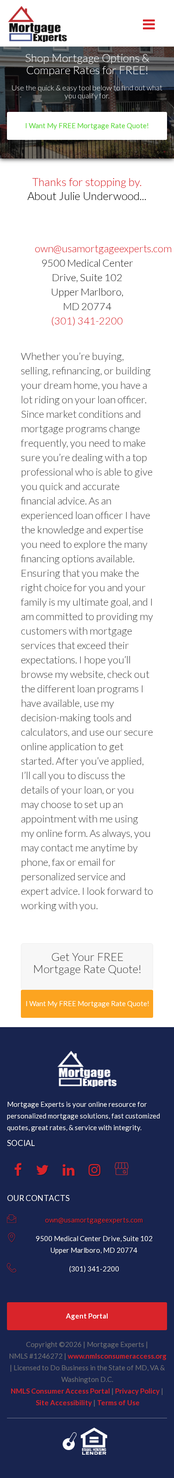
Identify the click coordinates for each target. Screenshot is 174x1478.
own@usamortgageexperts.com (103, 248)
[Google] (122, 1172)
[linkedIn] (69, 1172)
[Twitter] (42, 1172)
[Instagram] (95, 1172)
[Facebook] (18, 1172)
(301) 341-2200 (87, 320)
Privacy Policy (137, 1391)
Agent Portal (87, 1316)
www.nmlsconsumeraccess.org (117, 1356)
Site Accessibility (64, 1402)
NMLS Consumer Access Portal (60, 1391)
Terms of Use (118, 1402)
